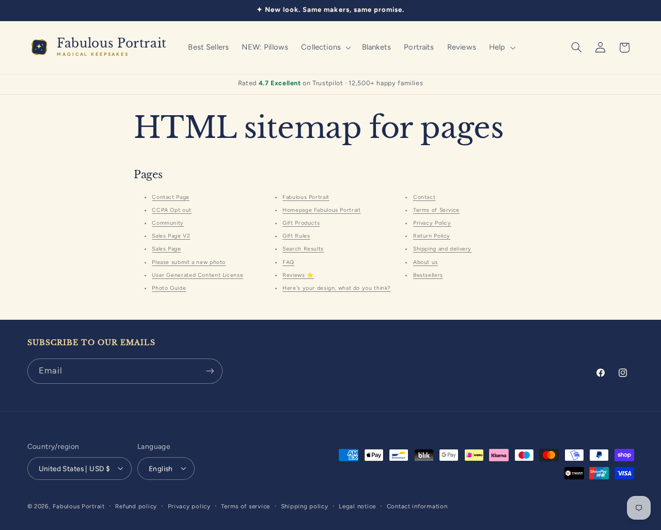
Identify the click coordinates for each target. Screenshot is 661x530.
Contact (424, 197)
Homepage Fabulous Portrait (321, 210)
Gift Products (301, 223)
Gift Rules (296, 235)
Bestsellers (428, 275)
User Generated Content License (197, 275)
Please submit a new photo (189, 262)
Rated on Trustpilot (330, 83)
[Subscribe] (210, 371)
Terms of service (245, 505)
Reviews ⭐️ (298, 275)
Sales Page (166, 248)
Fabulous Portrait (305, 197)
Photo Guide (169, 288)
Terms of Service (436, 210)
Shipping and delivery (442, 248)
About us (425, 262)
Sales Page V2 (171, 235)
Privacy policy (189, 505)
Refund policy (136, 505)
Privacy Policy (432, 223)
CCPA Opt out (172, 210)
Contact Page (171, 197)
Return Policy (431, 235)
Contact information (417, 505)
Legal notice (357, 505)
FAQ (288, 262)
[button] (325, 47)
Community (168, 223)
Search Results (303, 248)
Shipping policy (304, 505)
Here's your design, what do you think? (336, 288)
